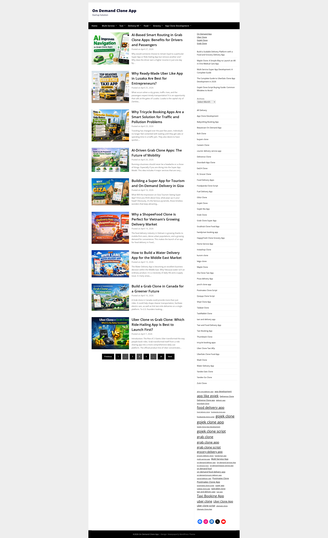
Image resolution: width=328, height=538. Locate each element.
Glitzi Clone (202, 197)
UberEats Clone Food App (208, 354)
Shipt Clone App (204, 301)
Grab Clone (202, 43)
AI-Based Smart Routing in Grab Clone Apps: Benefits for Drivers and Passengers (157, 40)
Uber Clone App (223, 501)
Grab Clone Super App (206, 220)
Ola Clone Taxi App (205, 273)
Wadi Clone (202, 360)
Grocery (157, 25)
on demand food (204, 468)
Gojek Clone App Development (208, 427)
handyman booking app (207, 232)
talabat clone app (203, 489)
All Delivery (202, 110)
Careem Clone (203, 145)
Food (146, 25)
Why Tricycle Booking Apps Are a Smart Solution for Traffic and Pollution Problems (158, 117)
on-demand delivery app (206, 462)
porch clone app (204, 284)
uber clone (204, 501)
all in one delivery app (205, 391)
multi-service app (203, 459)
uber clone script (206, 505)
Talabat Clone (203, 307)
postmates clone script (205, 485)
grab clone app (208, 442)
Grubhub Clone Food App (208, 226)
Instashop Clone (204, 249)
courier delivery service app (209, 151)
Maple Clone (202, 267)
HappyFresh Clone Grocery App (211, 238)
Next (170, 356)
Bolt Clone (201, 133)
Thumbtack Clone (204, 336)
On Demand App (204, 34)
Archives (200, 98)
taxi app (220, 492)
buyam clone (202, 139)
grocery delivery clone (205, 456)
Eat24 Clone (202, 168)
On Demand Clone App (114, 10)
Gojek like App (203, 209)
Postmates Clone (220, 478)
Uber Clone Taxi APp (206, 348)
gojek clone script (211, 431)
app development (223, 391)
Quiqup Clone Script (206, 296)
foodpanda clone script (205, 417)
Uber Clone (202, 37)
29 (161, 356)
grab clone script (209, 447)
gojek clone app (210, 422)
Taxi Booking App (204, 331)
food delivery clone (203, 412)
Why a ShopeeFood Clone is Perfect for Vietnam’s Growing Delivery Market (156, 219)
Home (94, 25)
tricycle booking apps (206, 342)
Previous (108, 356)
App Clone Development (177, 25)
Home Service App (205, 244)
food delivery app (210, 407)
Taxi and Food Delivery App (209, 325)
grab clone (205, 436)
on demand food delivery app (211, 471)
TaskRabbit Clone (204, 313)
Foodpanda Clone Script (207, 185)
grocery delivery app (210, 452)
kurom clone (202, 255)
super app (219, 485)
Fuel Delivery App (204, 191)
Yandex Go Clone (204, 377)
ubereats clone (222, 506)
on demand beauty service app (221, 465)
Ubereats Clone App (204, 509)
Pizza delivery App (205, 278)
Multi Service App (219, 458)
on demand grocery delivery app (209, 475)
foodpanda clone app (218, 412)
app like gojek (208, 396)
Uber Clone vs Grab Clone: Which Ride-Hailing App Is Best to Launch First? (158, 324)
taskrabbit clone (218, 488)
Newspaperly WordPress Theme (181, 534)
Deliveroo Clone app (206, 400)
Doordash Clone (203, 403)
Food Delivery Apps (205, 180)
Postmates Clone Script (207, 290)
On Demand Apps (203, 466)
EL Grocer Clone (204, 174)
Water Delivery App (205, 365)
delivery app (220, 400)
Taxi (121, 25)
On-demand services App (226, 462)
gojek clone (225, 416)
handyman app (220, 456)
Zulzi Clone (202, 383)
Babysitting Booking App (208, 122)
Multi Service (108, 25)
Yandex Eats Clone (205, 371)
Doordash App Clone (206, 162)
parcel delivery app (204, 478)
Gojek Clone (202, 40)
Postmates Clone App (208, 481)
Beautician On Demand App (209, 127)
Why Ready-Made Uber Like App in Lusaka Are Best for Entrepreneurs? (157, 78)
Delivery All (133, 25)
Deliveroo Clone (204, 156)
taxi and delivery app (206, 319)
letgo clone (202, 261)
